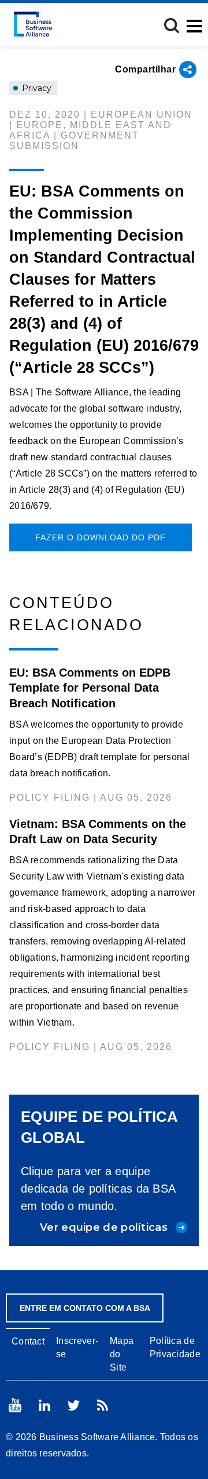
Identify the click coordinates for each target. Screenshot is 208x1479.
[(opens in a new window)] (15, 1405)
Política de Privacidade (175, 1347)
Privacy (35, 88)
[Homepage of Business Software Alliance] (33, 24)
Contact (28, 1341)
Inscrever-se (77, 1347)
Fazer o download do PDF (100, 537)
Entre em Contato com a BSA (85, 1308)
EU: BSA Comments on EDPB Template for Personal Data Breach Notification (89, 687)
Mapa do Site (121, 1354)
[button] (171, 25)
